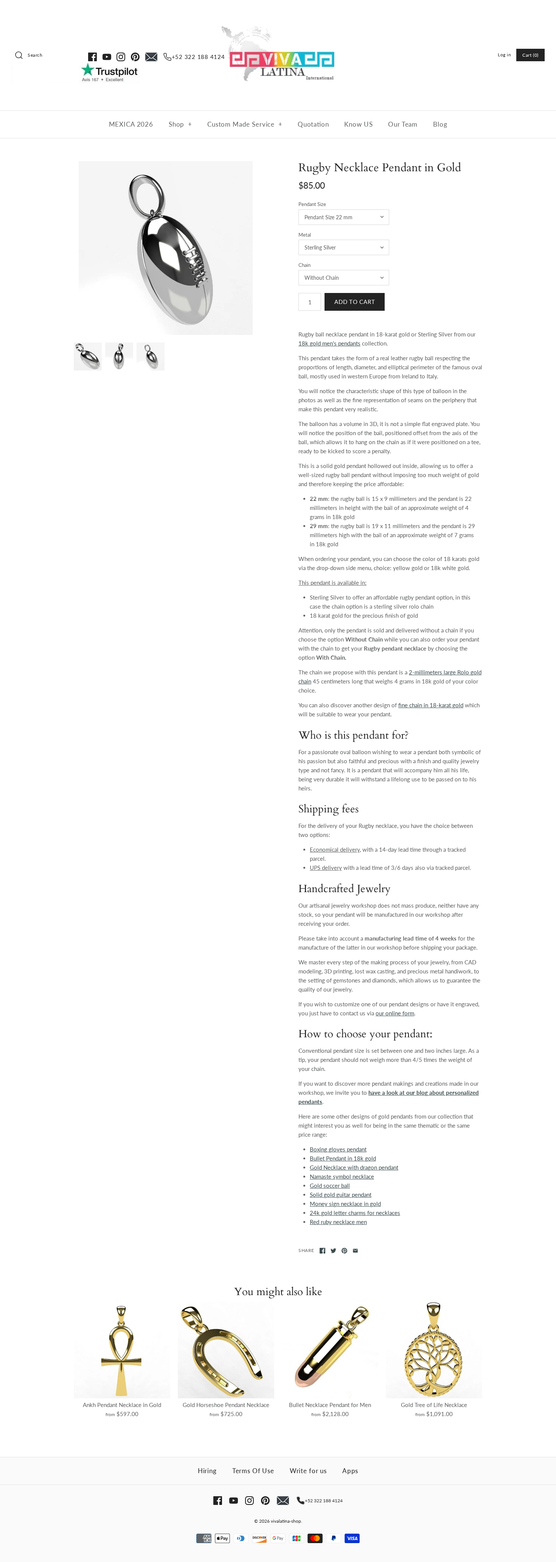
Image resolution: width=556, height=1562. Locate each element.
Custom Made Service (245, 124)
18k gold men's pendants (329, 343)
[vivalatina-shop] (278, 12)
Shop (180, 124)
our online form (395, 1013)
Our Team (403, 124)
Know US (358, 124)
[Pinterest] (135, 57)
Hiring (207, 1471)
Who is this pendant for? (353, 735)
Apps (350, 1471)
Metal (304, 235)
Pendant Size (312, 204)
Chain (304, 265)
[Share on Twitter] (333, 1251)
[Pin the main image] (344, 1251)
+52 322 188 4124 (198, 56)
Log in (504, 54)
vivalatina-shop (286, 1521)
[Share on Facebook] (322, 1251)
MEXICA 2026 (131, 124)
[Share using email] (355, 1251)
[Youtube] (107, 57)
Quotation (313, 124)
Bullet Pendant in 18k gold (343, 1158)
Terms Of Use (253, 1471)
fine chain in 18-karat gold (430, 705)
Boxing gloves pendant (338, 1149)
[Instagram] (120, 57)
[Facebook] (92, 57)
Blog (440, 124)
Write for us (308, 1471)
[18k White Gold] (166, 248)
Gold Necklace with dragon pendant (354, 1167)
